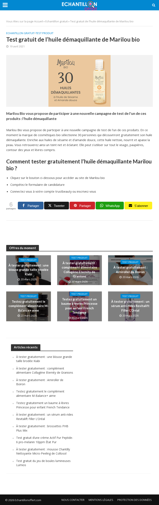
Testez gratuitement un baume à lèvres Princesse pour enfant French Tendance (79, 305)
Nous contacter (72, 500)
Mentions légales (101, 500)
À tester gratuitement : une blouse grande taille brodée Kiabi (28, 269)
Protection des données (134, 500)
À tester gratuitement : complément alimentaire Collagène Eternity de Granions (79, 269)
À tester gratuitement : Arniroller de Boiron (130, 269)
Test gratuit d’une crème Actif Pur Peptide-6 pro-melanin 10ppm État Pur (44, 440)
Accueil (38, 21)
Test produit (44, 33)
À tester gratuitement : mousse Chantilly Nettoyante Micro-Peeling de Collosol (43, 451)
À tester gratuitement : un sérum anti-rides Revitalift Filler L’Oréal (130, 306)
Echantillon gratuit (56, 21)
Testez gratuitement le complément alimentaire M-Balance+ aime (28, 306)
